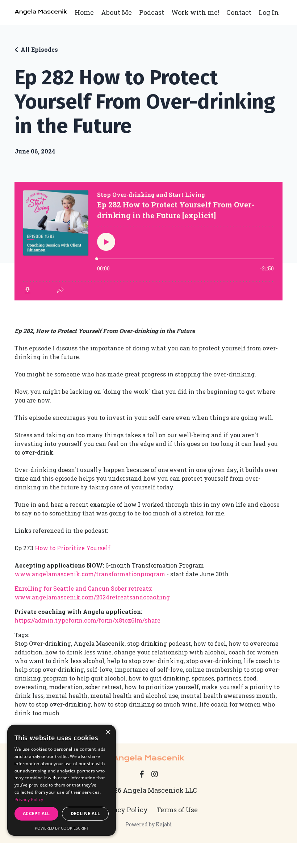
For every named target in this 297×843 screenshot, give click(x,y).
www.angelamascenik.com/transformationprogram (89, 574)
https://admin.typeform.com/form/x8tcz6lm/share (87, 620)
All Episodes (39, 49)
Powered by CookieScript (62, 828)
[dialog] (61, 780)
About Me (116, 12)
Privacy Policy (124, 809)
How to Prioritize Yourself (73, 548)
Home (84, 12)
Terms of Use (177, 809)
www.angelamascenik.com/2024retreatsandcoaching (92, 597)
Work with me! (195, 12)
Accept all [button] (36, 813)
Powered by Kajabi (148, 824)
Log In (269, 12)
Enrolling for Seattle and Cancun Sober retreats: (83, 588)
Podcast (151, 12)
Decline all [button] (85, 813)
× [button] (107, 732)
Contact (238, 12)
